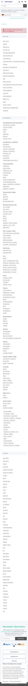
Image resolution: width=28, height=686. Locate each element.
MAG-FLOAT (6, 556)
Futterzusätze (6, 378)
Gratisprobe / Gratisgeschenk (10, 107)
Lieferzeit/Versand (7, 55)
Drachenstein (6, 280)
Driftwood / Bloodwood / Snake (11, 263)
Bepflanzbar (6, 227)
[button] (19, 1)
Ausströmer (6, 361)
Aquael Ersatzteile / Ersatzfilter (12, 445)
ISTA (4, 547)
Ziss (4, 611)
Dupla (4, 507)
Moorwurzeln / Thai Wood (9, 269)
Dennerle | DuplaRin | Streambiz (12, 418)
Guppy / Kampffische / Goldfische (11, 184)
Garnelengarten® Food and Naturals (12, 84)
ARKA (4, 478)
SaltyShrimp (6, 579)
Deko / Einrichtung (8, 382)
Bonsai (4, 258)
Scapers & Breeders (8, 582)
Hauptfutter (6, 144)
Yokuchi (5, 608)
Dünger (5, 194)
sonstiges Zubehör (8, 353)
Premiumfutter (7, 146)
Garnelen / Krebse (7, 211)
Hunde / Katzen (7, 104)
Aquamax (5, 466)
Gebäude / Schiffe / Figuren (10, 223)
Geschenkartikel (8, 440)
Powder (5, 129)
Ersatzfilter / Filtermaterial (10, 244)
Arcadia (5, 475)
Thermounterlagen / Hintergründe (12, 338)
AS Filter (5, 484)
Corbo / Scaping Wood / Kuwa (10, 260)
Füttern (5, 350)
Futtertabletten (7, 173)
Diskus (4, 177)
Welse (4, 216)
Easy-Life (5, 513)
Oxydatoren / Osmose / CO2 (11, 431)
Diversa (5, 501)
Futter (4, 376)
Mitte (4, 306)
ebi (4, 516)
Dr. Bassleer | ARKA (9, 413)
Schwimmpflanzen (8, 301)
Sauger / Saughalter (8, 363)
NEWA (4, 562)
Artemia (6, 425)
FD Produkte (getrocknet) (9, 182)
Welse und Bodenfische (9, 179)
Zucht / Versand (8, 436)
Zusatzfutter (6, 158)
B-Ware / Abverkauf (9, 443)
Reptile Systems (7, 571)
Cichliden (5, 175)
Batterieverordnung (8, 73)
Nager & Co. (6, 99)
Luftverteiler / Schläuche (9, 358)
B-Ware (5, 313)
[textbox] (12, 15)
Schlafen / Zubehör (8, 408)
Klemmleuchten (7, 250)
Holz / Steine (6, 385)
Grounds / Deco (7, 138)
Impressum (5, 681)
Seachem (5, 585)
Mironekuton (6, 559)
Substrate (5, 323)
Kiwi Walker (6, 553)
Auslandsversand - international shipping (14, 61)
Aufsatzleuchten (7, 252)
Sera (4, 588)
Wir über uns (6, 50)
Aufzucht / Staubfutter (9, 149)
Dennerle (5, 495)
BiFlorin (5, 487)
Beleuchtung (6, 373)
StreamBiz (5, 594)
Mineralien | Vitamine (9, 420)
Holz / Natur (6, 209)
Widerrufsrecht (7, 81)
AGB (4, 78)
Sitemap (5, 64)
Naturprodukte (7, 411)
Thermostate (6, 371)
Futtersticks (6, 155)
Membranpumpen (8, 240)
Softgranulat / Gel (7, 170)
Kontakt (5, 44)
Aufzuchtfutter (7, 168)
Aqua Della (6, 458)
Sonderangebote (7, 90)
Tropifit (5, 605)
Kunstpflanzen (6, 310)
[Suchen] (25, 5)
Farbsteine (5, 282)
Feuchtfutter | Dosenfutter (11, 416)
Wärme (5, 369)
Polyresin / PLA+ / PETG (9, 225)
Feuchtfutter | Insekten (9, 125)
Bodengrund (7, 427)
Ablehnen (14, 661)
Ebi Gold (5, 519)
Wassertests (6, 348)
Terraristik (5, 93)
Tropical (5, 602)
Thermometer (6, 344)
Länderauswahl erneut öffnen (17, 18)
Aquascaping (6, 346)
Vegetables (6, 134)
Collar (4, 493)
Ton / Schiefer (6, 207)
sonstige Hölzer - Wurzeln (9, 272)
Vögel (4, 102)
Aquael (5, 464)
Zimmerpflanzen (7, 96)
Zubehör (5, 325)
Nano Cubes (6, 333)
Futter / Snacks (7, 403)
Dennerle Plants (7, 498)
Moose (4, 299)
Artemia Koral (6, 481)
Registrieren (6, 47)
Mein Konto (6, 41)
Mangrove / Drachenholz (9, 265)
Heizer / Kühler (7, 237)
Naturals (5, 136)
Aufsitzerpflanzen (7, 295)
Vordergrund (6, 304)
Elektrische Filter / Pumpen (10, 242)
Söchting (5, 591)
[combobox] (12, 15)
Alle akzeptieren (14, 651)
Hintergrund (6, 308)
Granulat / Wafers (7, 127)
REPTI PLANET (6, 568)
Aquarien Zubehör (8, 336)
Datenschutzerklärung (15, 681)
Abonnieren (21, 638)
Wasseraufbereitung (8, 201)
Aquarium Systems (8, 472)
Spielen (5, 405)
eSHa (4, 521)
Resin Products (7, 576)
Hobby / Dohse (7, 545)
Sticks (4, 131)
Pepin (4, 565)
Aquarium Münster (8, 469)
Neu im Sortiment (7, 87)
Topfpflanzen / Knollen (9, 292)
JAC (4, 550)
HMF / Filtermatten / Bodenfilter (11, 233)
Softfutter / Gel (7, 153)
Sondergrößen (6, 331)
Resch (4, 573)
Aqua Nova (6, 461)
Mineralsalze (7, 422)
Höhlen (5, 220)
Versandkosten (7, 58)
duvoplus (5, 510)
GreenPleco (6, 533)
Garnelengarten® (7, 527)
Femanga (5, 199)
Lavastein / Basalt (7, 277)
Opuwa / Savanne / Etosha (10, 267)
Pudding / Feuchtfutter (9, 151)
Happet (5, 542)
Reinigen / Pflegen (8, 434)
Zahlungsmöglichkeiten (9, 52)
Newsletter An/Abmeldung (10, 67)
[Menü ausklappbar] (2, 1)
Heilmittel (5, 196)
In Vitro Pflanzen (7, 290)
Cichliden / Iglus (7, 214)
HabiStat (5, 539)
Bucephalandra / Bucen (9, 297)
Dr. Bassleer (6, 504)
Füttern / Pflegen (7, 380)
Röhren (5, 218)
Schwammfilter (7, 235)
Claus (4, 490)
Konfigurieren (14, 656)
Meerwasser (6, 186)
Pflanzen (5, 321)
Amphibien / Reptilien (8, 188)
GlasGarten (6, 530)
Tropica (5, 599)
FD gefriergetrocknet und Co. (10, 160)
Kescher (6, 429)
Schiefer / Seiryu (7, 284)
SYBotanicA (6, 597)
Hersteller (5, 110)
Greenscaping (6, 536)
